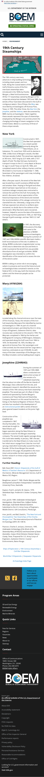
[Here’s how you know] (22, 2)
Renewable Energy (9, 607)
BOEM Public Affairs (10, 668)
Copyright (5, 718)
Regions (5, 631)
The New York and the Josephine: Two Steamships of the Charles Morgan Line (21, 516)
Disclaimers (6, 714)
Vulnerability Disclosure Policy (13, 746)
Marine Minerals (8, 614)
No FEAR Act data (8, 726)
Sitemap (5, 644)
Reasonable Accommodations (13, 754)
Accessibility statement (11, 710)
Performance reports (10, 738)
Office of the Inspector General (14, 734)
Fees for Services (8, 628)
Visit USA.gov (7, 770)
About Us (6, 641)
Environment (7, 610)
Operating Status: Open (23, 26)
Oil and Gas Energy (9, 604)
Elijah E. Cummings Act (10, 730)
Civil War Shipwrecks (22, 551)
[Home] (22, 17)
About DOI (6, 706)
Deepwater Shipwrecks (32, 556)
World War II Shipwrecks (12, 556)
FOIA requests (7, 722)
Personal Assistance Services (13, 750)
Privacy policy (7, 742)
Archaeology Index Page (22, 561)
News (4, 637)
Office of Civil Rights (9, 759)
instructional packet (12, 407)
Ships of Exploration (11, 549)
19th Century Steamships (30, 549)
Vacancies (6, 634)
